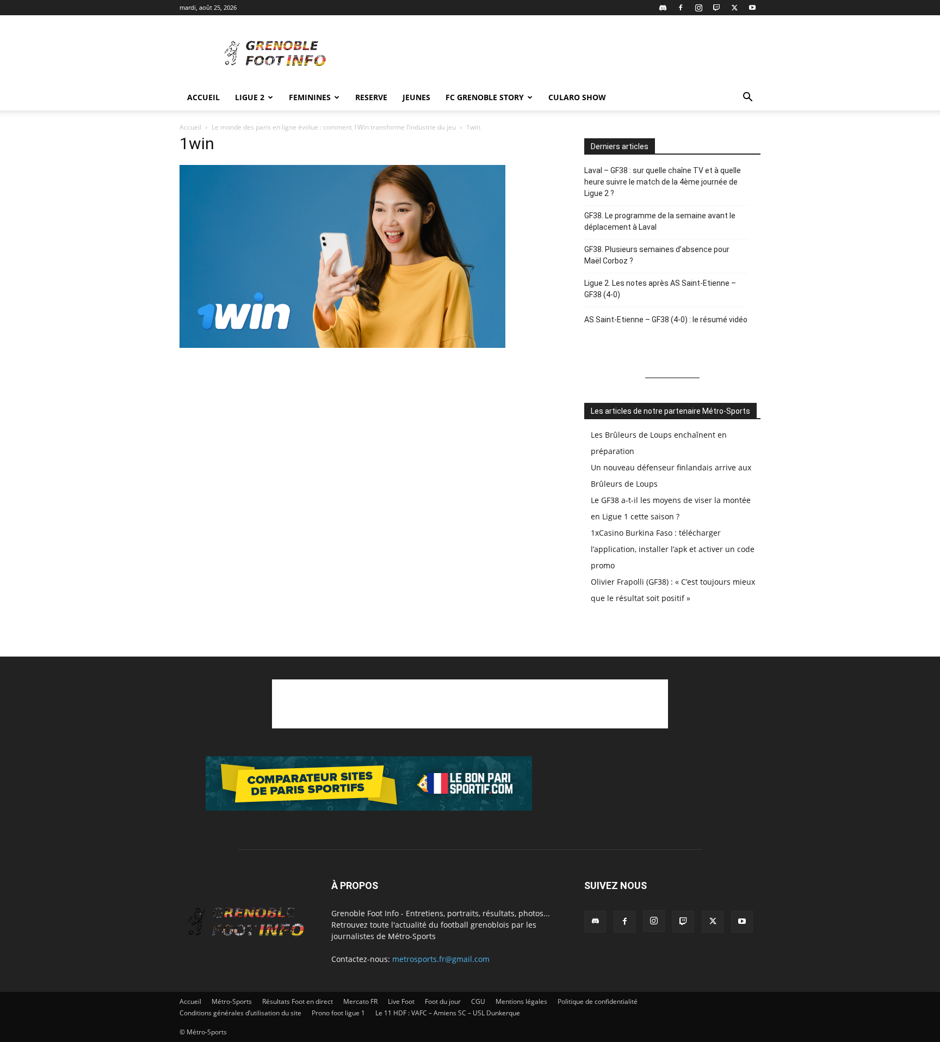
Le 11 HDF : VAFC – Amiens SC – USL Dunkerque (447, 1013)
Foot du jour (443, 1001)
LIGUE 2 (249, 97)
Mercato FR (360, 1001)
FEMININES (310, 97)
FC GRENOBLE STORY (485, 97)
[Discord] (662, 7)
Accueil (203, 97)
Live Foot (401, 1001)
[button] (747, 98)
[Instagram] (698, 7)
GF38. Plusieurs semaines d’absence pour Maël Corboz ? (656, 255)
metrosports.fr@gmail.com (441, 959)
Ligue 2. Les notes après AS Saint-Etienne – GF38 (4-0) (660, 289)
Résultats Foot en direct (297, 1001)
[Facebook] (680, 7)
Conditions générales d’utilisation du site (240, 1013)
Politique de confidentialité (598, 1001)
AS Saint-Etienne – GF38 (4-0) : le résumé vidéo (665, 319)
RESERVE (371, 97)
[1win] (343, 345)
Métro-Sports (232, 1001)
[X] (734, 7)
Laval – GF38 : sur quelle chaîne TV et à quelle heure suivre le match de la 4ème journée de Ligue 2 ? (662, 182)
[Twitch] (716, 7)
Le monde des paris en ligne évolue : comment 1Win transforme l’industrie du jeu (334, 127)
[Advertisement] (562, 54)
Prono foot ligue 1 (338, 1013)
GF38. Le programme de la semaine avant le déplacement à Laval (659, 221)
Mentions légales (521, 1001)
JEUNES (416, 97)
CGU (478, 1001)
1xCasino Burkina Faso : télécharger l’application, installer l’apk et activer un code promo (673, 549)
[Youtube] (752, 7)
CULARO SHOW (577, 97)
